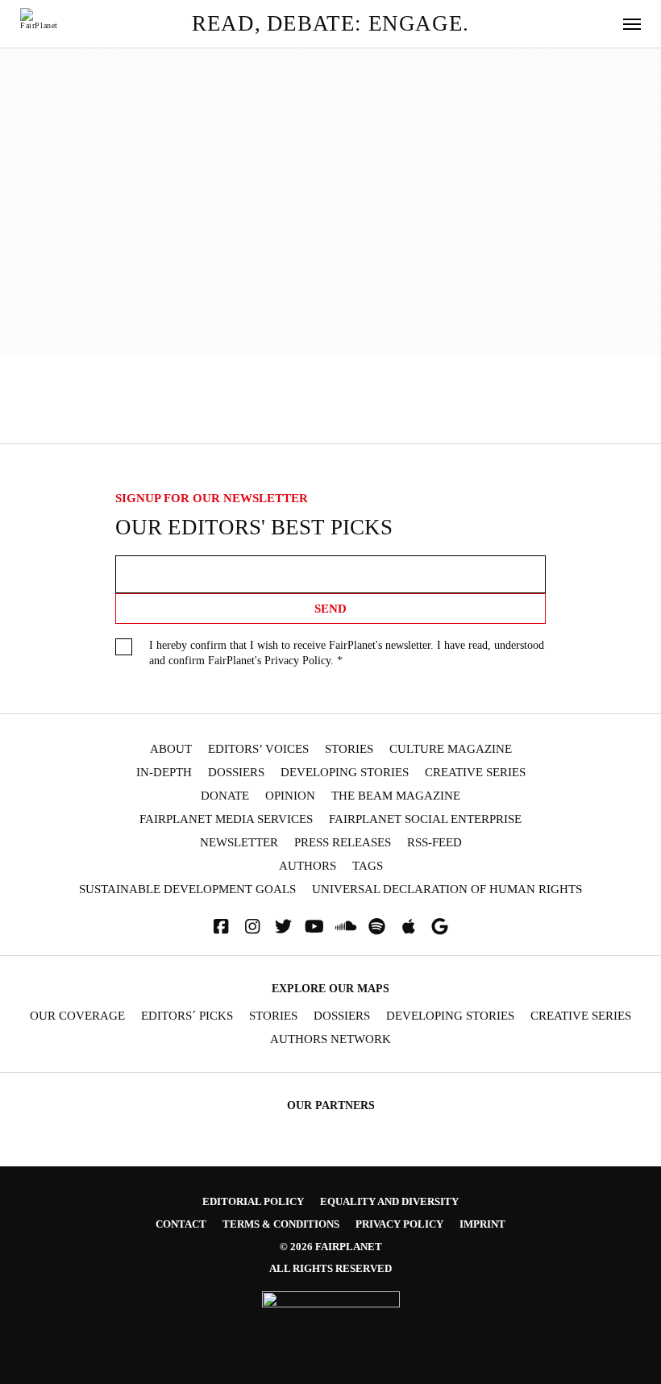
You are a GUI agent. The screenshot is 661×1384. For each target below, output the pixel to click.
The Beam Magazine (395, 796)
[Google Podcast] (440, 926)
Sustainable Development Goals (187, 889)
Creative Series (475, 773)
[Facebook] (220, 926)
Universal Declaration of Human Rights (447, 889)
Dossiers (236, 773)
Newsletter (239, 843)
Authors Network (330, 1039)
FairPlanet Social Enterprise (425, 819)
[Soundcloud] (345, 926)
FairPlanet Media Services (226, 819)
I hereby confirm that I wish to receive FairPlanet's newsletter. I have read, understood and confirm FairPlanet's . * (346, 653)
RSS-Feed (434, 843)
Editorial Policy (253, 1201)
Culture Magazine (450, 749)
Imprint (482, 1224)
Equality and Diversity (389, 1201)
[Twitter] (283, 926)
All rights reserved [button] (330, 1268)
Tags (367, 866)
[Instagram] (252, 926)
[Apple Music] (408, 926)
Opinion (290, 796)
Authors (307, 866)
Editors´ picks (187, 1016)
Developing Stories (345, 773)
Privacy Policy (297, 661)
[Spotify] (377, 926)
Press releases (342, 843)
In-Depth (164, 773)
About (171, 749)
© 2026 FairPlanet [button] (331, 1247)
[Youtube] (314, 926)
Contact (181, 1224)
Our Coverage (77, 1016)
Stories (349, 749)
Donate (225, 796)
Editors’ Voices (258, 749)
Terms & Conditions (280, 1224)
